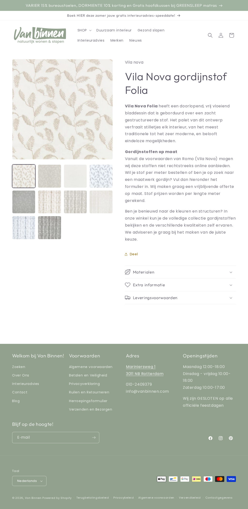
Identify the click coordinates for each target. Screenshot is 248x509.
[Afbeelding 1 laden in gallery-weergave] (23, 176)
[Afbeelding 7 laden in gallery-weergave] (75, 202)
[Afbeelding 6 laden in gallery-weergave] (49, 202)
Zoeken (18, 366)
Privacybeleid (123, 498)
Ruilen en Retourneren (89, 392)
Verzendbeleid (190, 498)
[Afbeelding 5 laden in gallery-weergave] (23, 202)
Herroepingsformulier (88, 400)
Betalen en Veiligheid (88, 375)
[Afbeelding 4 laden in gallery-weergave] (101, 176)
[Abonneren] (93, 437)
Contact (19, 392)
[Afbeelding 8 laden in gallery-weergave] (101, 202)
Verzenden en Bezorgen (90, 409)
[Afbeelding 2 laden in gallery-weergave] (49, 176)
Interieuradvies (25, 383)
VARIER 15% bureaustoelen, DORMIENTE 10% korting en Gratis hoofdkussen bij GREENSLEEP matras (121, 5)
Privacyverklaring (84, 383)
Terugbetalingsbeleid (92, 498)
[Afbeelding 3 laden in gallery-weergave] (75, 176)
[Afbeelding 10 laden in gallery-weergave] (49, 227)
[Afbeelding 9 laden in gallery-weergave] (23, 227)
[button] (84, 30)
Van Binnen (33, 498)
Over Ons (20, 375)
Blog (16, 400)
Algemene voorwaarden (91, 366)
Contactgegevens (219, 498)
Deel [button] (134, 254)
